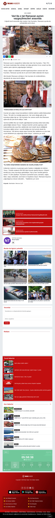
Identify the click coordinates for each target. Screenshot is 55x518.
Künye (44, 512)
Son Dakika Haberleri (10, 506)
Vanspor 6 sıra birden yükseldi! (24, 411)
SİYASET (26, 9)
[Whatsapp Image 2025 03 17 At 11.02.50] (27, 94)
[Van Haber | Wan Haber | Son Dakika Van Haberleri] (11, 3)
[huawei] (40, 492)
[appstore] (14, 492)
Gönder (7, 323)
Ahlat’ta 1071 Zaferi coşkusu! (23, 439)
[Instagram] (27, 488)
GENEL (20, 9)
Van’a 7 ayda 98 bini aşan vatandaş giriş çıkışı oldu (29, 418)
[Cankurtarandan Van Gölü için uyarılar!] (39, 257)
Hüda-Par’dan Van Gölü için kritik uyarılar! (38, 283)
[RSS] (33, 488)
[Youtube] (30, 488)
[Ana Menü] (51, 3)
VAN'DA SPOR (5, 9)
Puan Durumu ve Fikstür (11, 503)
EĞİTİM (33, 9)
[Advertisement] (27, 344)
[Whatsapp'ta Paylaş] (9, 56)
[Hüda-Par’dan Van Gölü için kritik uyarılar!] (39, 275)
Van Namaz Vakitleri (10, 501)
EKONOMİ (51, 9)
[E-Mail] (13, 243)
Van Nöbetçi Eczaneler (11, 498)
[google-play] (27, 492)
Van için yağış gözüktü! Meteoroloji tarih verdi (15, 283)
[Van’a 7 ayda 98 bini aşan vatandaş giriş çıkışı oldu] (15, 257)
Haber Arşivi (33, 506)
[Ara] (49, 3)
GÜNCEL (13, 9)
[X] (25, 488)
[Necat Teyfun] (7, 240)
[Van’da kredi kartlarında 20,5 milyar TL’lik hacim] (15, 293)
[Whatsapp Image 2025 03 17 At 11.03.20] (27, 149)
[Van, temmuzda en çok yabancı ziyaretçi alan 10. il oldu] (39, 293)
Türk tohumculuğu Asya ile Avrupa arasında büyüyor (30, 425)
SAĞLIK (38, 9)
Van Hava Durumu (34, 498)
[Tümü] (50, 404)
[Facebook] (22, 488)
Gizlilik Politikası (22, 512)
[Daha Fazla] (12, 56)
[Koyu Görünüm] (47, 3)
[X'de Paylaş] (7, 56)
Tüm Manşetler (33, 503)
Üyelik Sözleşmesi (31, 512)
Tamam (49, 516)
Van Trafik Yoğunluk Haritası (36, 501)
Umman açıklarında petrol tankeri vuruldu (27, 446)
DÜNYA (45, 9)
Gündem (16, 437)
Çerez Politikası (14, 512)
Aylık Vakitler (8, 469)
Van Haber (27, 13)
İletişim (48, 512)
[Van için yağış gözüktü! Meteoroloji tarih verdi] (15, 275)
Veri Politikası (39, 512)
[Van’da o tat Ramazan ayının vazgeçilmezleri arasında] (27, 40)
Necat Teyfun (7, 59)
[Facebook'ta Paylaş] (4, 56)
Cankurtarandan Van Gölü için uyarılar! (37, 265)
